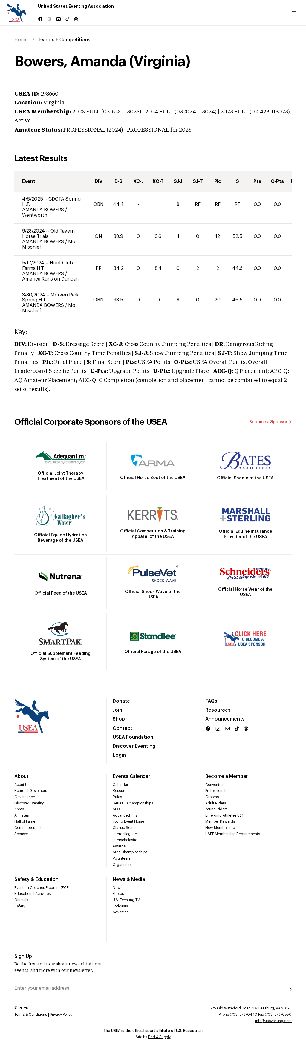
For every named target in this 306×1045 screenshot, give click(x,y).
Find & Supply (159, 1037)
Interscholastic (125, 840)
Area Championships (130, 852)
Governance (24, 797)
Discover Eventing (134, 746)
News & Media (129, 879)
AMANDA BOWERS (43, 209)
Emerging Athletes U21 (224, 815)
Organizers (122, 865)
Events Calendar (131, 776)
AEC (116, 809)
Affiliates (21, 815)
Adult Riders (215, 803)
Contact (122, 728)
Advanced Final (126, 815)
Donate (121, 701)
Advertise (120, 912)
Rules (117, 797)
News (117, 887)
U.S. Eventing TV (126, 900)
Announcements (225, 719)
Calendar (120, 785)
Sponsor (21, 834)
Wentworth (34, 215)
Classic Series (124, 827)
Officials (21, 900)
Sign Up (23, 956)
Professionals (216, 790)
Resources (218, 710)
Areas (19, 809)
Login (119, 755)
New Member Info (220, 827)
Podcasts (120, 906)
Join (117, 710)
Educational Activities (32, 893)
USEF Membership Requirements (232, 834)
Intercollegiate (125, 834)
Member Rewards (220, 821)
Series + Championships (133, 803)
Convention (214, 785)
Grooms (212, 797)
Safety (19, 906)
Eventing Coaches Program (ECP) (42, 887)
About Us (21, 785)
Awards (119, 846)
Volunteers (121, 858)
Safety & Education (36, 879)
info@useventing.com (273, 1021)
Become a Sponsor (268, 422)
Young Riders (216, 809)
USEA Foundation (133, 737)
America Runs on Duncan (50, 279)
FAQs (211, 701)
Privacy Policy (61, 1014)
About (21, 776)
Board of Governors (30, 790)
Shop (119, 719)
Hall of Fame (24, 821)
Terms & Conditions (30, 1014)
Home (21, 39)
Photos (118, 893)
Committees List (28, 827)
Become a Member (226, 776)
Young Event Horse (128, 821)
